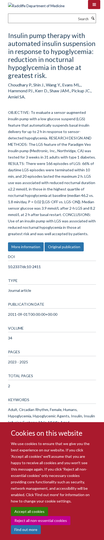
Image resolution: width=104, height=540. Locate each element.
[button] (94, 4)
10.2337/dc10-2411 (24, 266)
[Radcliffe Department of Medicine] (36, 4)
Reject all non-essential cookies (40, 520)
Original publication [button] (64, 246)
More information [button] (25, 246)
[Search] (93, 18)
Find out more (25, 529)
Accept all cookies (29, 511)
